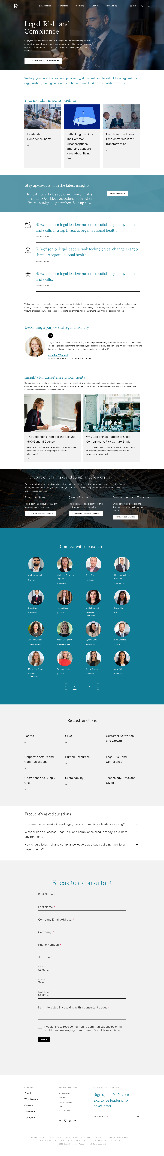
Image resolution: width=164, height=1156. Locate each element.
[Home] (20, 6)
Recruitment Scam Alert (121, 1137)
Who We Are (31, 1099)
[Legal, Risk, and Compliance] (107, 768)
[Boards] (25, 742)
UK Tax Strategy (112, 1141)
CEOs (69, 736)
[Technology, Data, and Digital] (107, 789)
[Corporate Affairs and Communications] (25, 768)
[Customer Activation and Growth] (107, 747)
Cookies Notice (55, 1137)
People (28, 1093)
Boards (29, 736)
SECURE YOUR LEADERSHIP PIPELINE (86, 513)
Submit (44, 1040)
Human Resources (77, 757)
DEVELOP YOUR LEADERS (125, 517)
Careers (28, 1105)
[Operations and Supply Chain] (25, 789)
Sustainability (74, 778)
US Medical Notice (76, 1141)
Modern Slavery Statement (52, 1141)
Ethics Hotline (95, 1141)
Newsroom (30, 1111)
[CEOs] (66, 742)
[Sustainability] (66, 784)
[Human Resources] (66, 763)
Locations (29, 1117)
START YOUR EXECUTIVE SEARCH (40, 513)
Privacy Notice (38, 1137)
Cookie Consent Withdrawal (79, 1137)
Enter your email (117, 194)
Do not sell (101, 1137)
